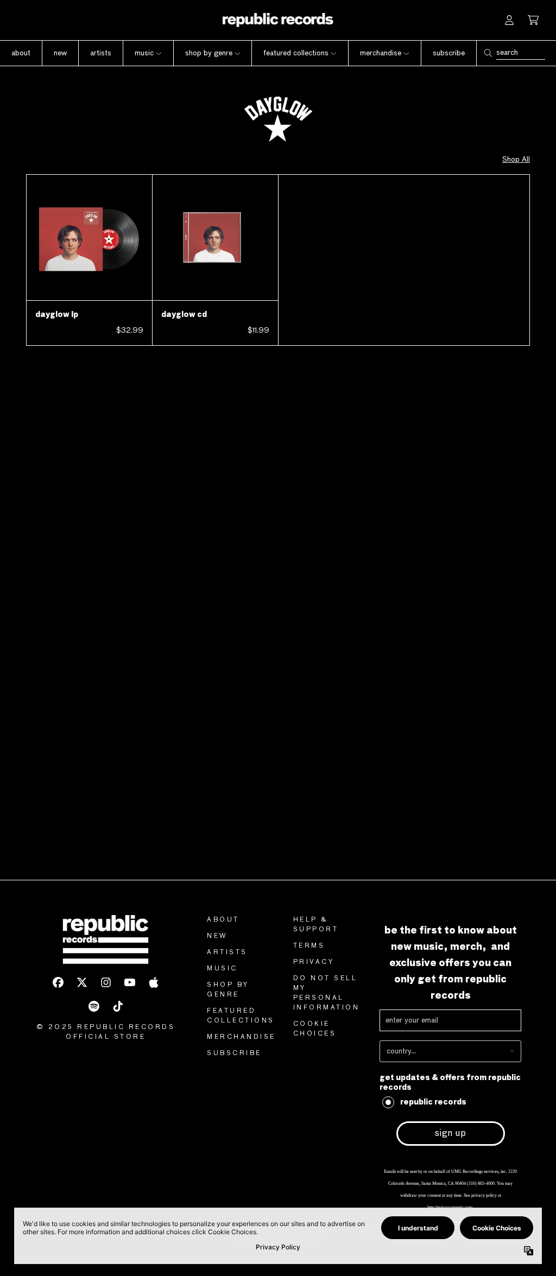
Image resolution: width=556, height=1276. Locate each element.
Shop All (516, 159)
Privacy (313, 962)
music (222, 969)
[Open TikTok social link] (118, 1006)
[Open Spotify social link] (94, 1006)
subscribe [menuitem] (449, 53)
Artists (227, 952)
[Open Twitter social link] (82, 982)
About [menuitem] (20, 53)
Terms (309, 946)
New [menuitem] (60, 53)
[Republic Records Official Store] (278, 20)
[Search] (487, 53)
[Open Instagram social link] (106, 982)
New (217, 936)
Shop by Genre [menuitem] (208, 53)
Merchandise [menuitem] (380, 53)
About (223, 920)
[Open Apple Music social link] (154, 982)
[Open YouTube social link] (130, 982)
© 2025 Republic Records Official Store (105, 1032)
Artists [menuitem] (100, 53)
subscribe (234, 1053)
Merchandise (241, 1037)
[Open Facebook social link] (58, 982)
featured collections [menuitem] (295, 53)
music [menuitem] (144, 53)
